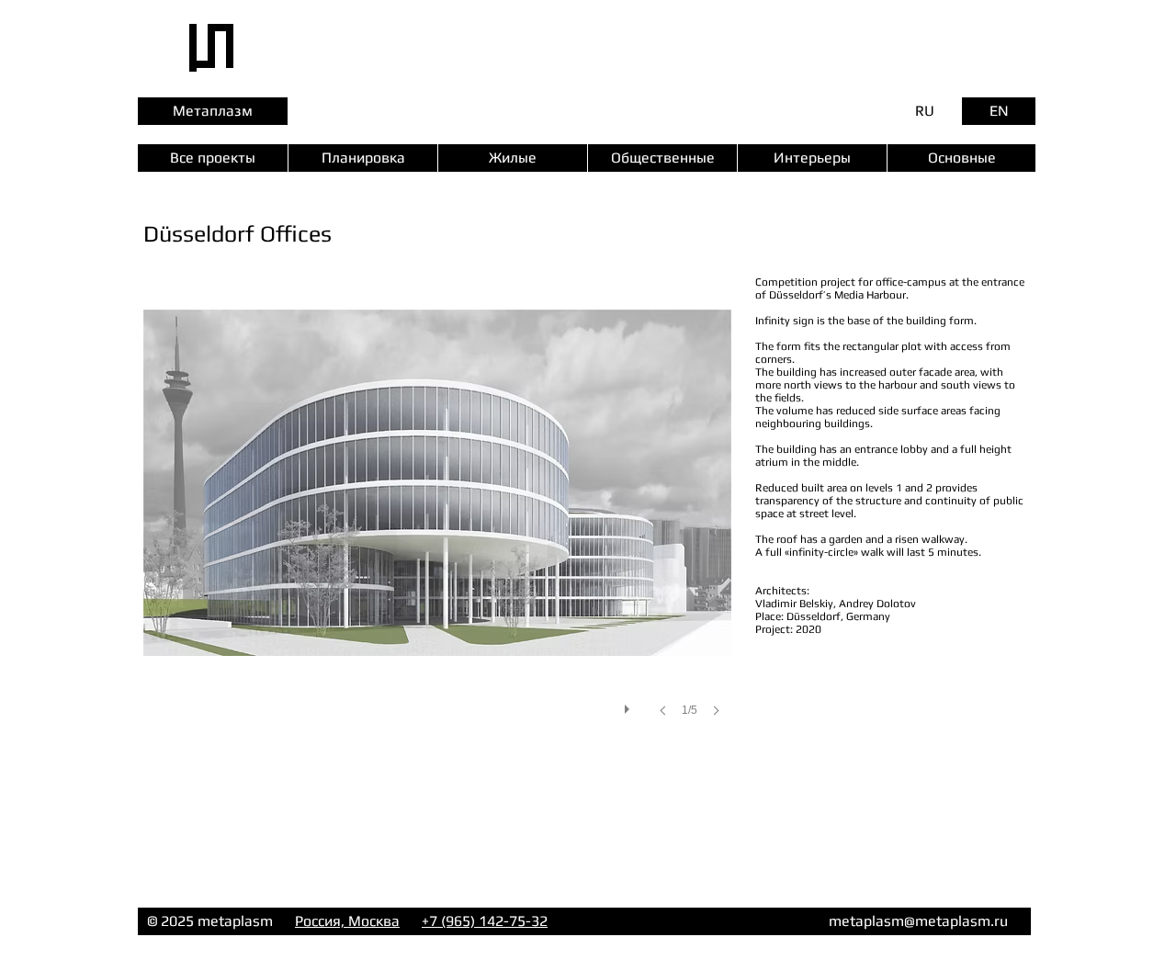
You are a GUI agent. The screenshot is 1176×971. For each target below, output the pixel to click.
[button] (437, 514)
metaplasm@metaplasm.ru (918, 921)
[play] (629, 704)
